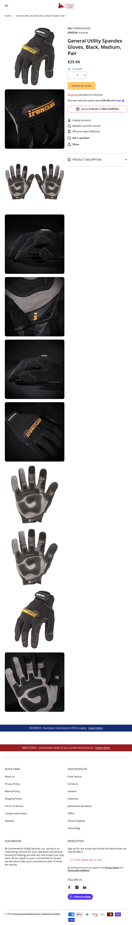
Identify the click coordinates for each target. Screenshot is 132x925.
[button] (73, 144)
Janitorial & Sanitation (80, 806)
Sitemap (9, 820)
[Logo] (66, 5)
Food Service (75, 776)
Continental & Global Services (27, 913)
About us (10, 776)
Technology (74, 828)
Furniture (73, 784)
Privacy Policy (12, 784)
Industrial (73, 798)
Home (8, 15)
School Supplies (76, 820)
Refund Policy (12, 791)
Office (71, 813)
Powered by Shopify (50, 913)
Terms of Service (14, 806)
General (72, 791)
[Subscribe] (123, 860)
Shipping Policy (13, 798)
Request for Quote (81, 85)
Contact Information (16, 813)
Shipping (72, 94)
